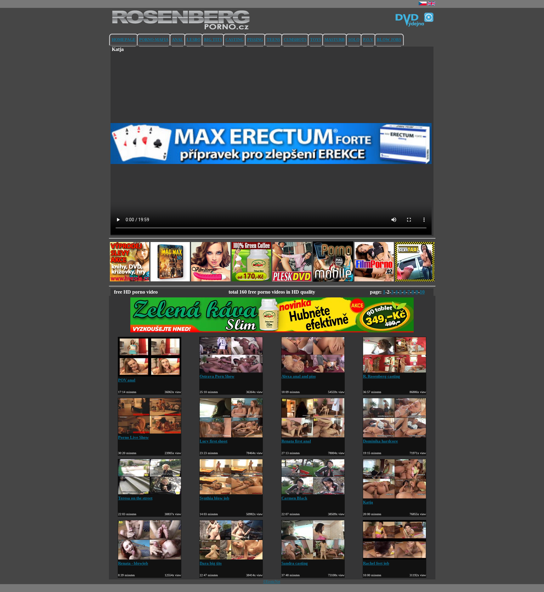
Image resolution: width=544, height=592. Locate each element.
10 (422, 292)
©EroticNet (271, 581)
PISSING (255, 39)
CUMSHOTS (295, 39)
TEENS (273, 39)
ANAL (177, 39)
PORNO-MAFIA (153, 39)
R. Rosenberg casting (381, 376)
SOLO (354, 39)
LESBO (194, 39)
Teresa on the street (135, 498)
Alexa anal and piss (298, 376)
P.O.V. (368, 39)
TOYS (315, 39)
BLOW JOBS (389, 39)
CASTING (234, 39)
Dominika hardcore (380, 441)
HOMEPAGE (124, 39)
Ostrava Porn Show (217, 376)
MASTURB (335, 39)
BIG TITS (213, 39)
